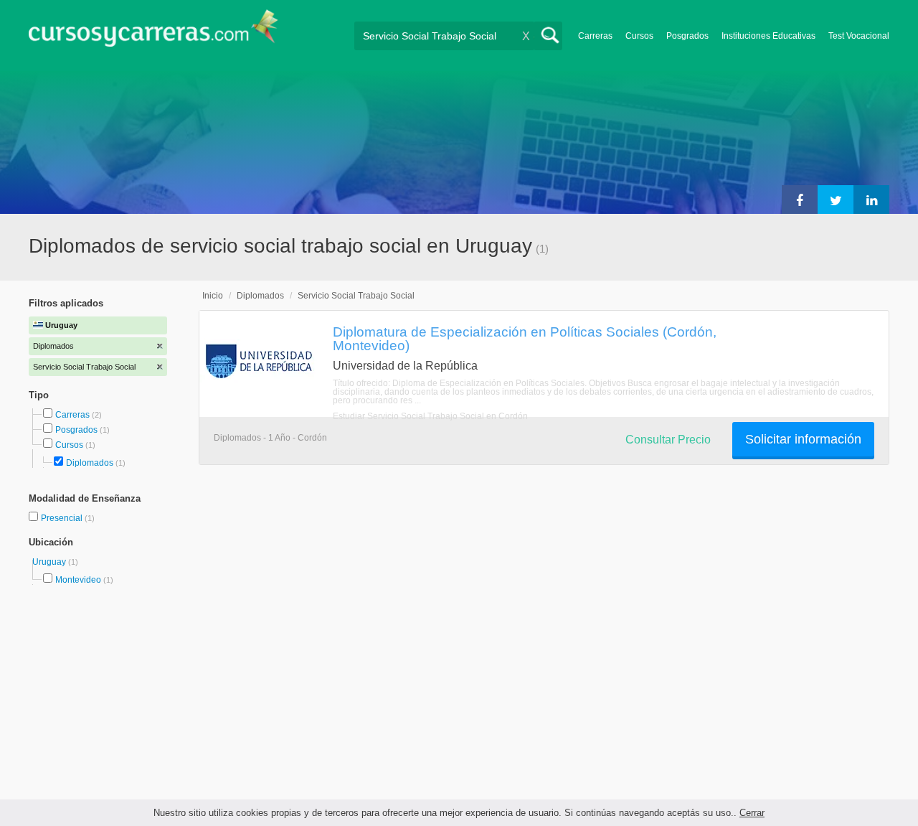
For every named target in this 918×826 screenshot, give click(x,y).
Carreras (595, 36)
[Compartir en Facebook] (800, 199)
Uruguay (50, 562)
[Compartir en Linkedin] (871, 199)
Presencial (63, 518)
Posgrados (687, 36)
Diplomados (89, 463)
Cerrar (752, 812)
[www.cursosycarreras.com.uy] (153, 32)
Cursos (639, 36)
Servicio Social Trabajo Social (356, 296)
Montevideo (78, 580)
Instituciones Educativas (768, 36)
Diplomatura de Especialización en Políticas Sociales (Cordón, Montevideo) (524, 338)
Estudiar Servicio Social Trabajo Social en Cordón (430, 416)
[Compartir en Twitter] (835, 199)
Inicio (212, 296)
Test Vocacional (858, 36)
